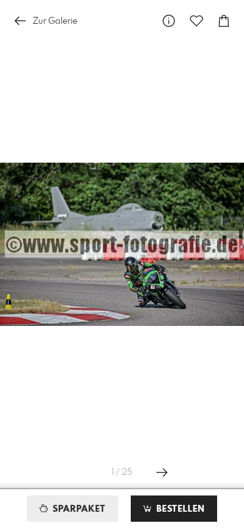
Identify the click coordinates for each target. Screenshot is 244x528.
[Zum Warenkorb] (223, 21)
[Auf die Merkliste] (196, 21)
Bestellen (179, 509)
